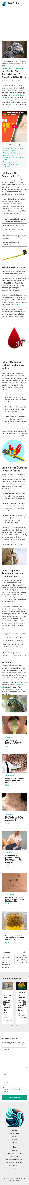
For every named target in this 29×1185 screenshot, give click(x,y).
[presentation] (7, 986)
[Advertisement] (14, 22)
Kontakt (14, 1142)
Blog (14, 1168)
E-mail (5, 1083)
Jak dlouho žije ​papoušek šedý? (13, 148)
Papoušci (4, 68)
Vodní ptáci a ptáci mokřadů (14, 1162)
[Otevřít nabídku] (25, 3)
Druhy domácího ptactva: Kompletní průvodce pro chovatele (6, 959)
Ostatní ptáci (14, 1156)
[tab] (11, 1025)
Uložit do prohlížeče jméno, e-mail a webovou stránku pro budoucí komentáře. (14, 1089)
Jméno (6, 1074)
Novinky (14, 1137)
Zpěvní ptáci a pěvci (14, 1165)
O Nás (14, 1140)
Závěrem (6, 166)
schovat (17, 145)
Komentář (6, 1049)
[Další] (24, 1003)
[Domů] (2, 61)
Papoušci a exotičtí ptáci (16, 68)
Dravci (14, 1150)
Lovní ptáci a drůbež (15, 1153)
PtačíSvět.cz (7, 81)
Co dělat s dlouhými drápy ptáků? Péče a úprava (21, 957)
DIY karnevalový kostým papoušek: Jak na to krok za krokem (7, 1003)
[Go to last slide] (4, 1003)
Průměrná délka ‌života (10, 151)
